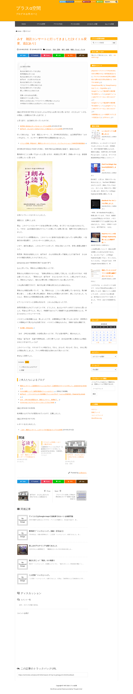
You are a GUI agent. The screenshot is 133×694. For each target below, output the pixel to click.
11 (100, 335)
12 (104, 335)
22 (114, 337)
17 (97, 337)
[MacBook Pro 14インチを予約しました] (95, 204)
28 (111, 340)
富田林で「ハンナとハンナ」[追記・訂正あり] (46, 531)
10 (97, 335)
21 (111, 337)
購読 (94, 394)
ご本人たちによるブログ (28, 367)
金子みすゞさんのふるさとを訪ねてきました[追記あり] (76, 457)
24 (97, 340)
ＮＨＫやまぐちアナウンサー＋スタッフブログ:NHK (37, 402)
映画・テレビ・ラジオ (78, 49)
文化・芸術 (56, 49)
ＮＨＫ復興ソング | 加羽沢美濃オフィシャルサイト (37, 391)
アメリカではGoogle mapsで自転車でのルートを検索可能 (51, 516)
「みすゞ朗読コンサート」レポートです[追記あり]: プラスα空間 (41, 430)
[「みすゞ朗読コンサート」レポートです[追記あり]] (28, 447)
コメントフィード (97, 415)
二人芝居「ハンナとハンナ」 (40, 575)
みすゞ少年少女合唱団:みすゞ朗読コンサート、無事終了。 (39, 400)
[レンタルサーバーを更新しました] (95, 135)
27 (107, 340)
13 (107, 335)
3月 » (110, 342)
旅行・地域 (65, 49)
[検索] (116, 2)
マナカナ (28, 31)
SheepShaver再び (97, 85)
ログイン (94, 409)
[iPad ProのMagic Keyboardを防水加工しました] (95, 168)
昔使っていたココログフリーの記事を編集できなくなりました (109, 273)
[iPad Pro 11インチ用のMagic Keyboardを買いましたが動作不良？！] (95, 237)
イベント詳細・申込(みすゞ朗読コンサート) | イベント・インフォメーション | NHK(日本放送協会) (52, 143)
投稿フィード (95, 412)
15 (114, 335)
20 (107, 337)
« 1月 (97, 342)
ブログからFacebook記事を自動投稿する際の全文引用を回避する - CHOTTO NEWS (103, 79)
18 (100, 337)
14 (111, 335)
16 (93, 337)
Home (19, 31)
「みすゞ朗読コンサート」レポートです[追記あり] (28, 456)
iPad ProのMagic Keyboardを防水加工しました (109, 167)
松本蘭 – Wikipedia (26, 328)
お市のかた (83, 473)
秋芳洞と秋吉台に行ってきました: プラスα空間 (35, 126)
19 (104, 337)
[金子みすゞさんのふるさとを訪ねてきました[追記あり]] (76, 447)
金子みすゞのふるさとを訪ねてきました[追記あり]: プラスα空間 (41, 129)
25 (100, 340)
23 (93, 340)
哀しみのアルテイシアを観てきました (43, 546)
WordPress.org (96, 418)
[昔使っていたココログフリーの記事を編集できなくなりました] (95, 274)
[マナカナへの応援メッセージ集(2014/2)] (53, 448)
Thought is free (78, 689)
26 (104, 340)
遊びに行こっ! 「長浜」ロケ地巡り (42, 560)
